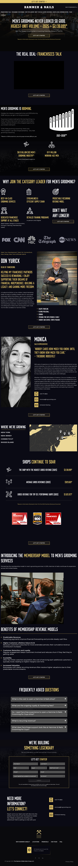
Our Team (54, 841)
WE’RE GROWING (47, 12)
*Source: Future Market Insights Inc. (26, 159)
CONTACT (3, 15)
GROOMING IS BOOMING (18, 12)
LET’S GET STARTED (39, 35)
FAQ (61, 841)
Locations (35, 841)
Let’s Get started (38, 1)
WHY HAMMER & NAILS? (23, 841)
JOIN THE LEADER (29, 12)
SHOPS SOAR (56, 12)
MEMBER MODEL (64, 12)
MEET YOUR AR (38, 12)
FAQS (70, 12)
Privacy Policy (69, 861)
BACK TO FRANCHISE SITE (71, 7)
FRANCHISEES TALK (6, 12)
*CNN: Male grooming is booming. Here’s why (15, 128)
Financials (45, 841)
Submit (39, 780)
